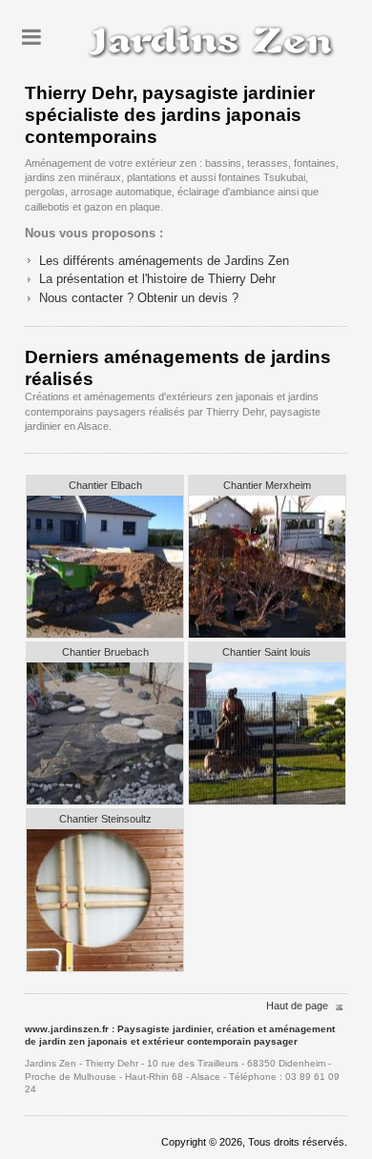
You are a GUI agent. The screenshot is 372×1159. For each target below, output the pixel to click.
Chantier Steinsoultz (105, 818)
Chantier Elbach (105, 485)
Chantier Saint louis (266, 652)
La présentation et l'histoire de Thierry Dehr (157, 279)
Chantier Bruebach (105, 652)
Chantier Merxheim (267, 485)
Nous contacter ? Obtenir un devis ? (138, 298)
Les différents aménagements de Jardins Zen (164, 261)
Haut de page (297, 1005)
